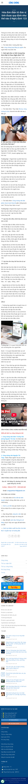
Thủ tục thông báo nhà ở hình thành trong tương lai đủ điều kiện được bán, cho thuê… (16, 652)
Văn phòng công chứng (7, 744)
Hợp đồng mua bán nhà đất (8, 752)
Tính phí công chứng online (8, 754)
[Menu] (2, 3)
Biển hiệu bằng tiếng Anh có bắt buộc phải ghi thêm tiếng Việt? (16, 687)
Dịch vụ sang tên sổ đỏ (7, 746)
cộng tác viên (17, 514)
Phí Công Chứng (5, 569)
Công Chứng (10, 780)
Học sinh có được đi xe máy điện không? (15, 636)
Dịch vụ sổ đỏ (7, 506)
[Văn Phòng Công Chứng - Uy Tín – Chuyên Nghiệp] (14, 2)
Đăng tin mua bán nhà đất (7, 757)
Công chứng (4, 560)
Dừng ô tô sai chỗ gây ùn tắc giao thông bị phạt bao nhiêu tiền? (15, 680)
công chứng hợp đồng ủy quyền (13, 47)
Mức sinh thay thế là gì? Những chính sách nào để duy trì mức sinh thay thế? (16, 660)
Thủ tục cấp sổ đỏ (6, 563)
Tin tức (14, 10)
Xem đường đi (14, 720)
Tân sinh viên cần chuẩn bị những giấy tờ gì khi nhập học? (15, 667)
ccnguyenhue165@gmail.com (16, 490)
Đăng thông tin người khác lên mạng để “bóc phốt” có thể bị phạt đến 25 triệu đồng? (16, 644)
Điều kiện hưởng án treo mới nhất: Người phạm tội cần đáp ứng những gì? (15, 694)
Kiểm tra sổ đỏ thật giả (7, 749)
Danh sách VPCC (5, 737)
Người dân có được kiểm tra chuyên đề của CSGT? (7, 544)
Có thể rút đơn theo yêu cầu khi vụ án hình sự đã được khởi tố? (21, 544)
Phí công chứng (14, 723)
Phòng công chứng (18, 780)
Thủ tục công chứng (7, 566)
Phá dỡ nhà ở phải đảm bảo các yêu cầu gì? (16, 674)
